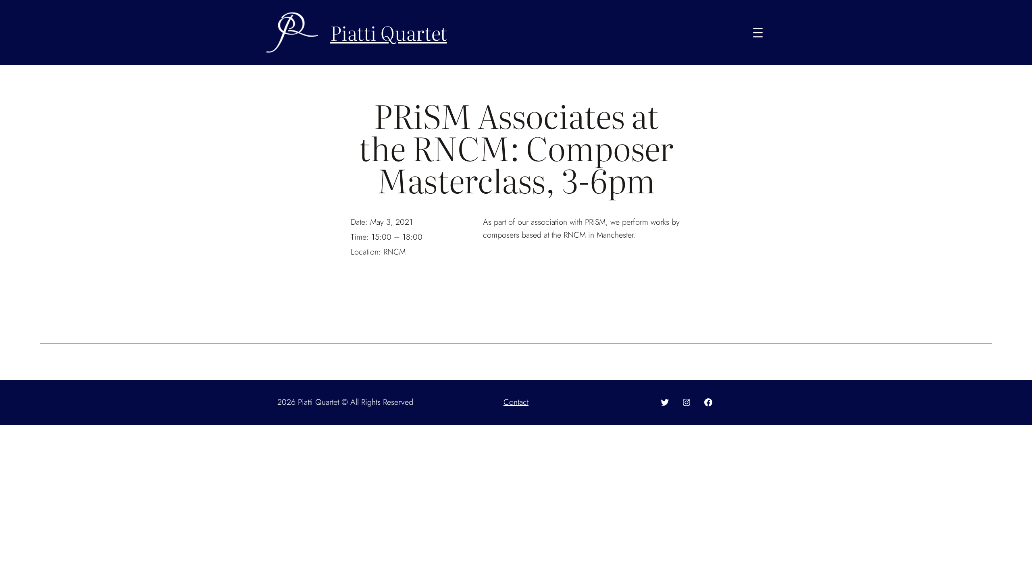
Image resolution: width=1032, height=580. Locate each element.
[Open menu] (758, 33)
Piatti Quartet (388, 32)
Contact (516, 402)
